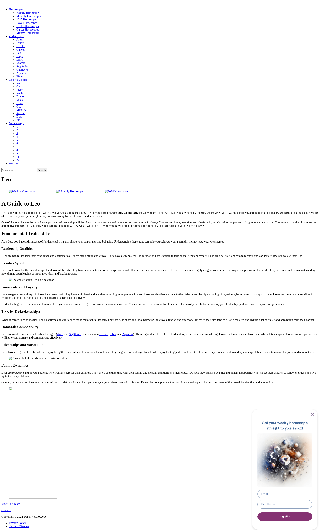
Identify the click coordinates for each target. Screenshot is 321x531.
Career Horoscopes (27, 29)
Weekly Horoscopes (28, 12)
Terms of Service (19, 526)
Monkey (21, 109)
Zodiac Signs (16, 36)
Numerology (16, 123)
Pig (18, 119)
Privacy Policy (17, 522)
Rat (18, 83)
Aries (19, 39)
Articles (13, 163)
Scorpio (20, 63)
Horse (19, 103)
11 (17, 156)
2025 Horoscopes (26, 19)
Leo (18, 52)
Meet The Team (10, 504)
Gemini (20, 46)
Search (42, 170)
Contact (6, 510)
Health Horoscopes (27, 26)
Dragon (20, 96)
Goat (19, 106)
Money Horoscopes (27, 32)
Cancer (20, 49)
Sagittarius (22, 66)
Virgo (19, 56)
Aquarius (21, 73)
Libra (19, 59)
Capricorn (22, 69)
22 (17, 160)
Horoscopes (16, 9)
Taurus (20, 42)
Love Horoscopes (26, 22)
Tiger (19, 89)
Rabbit (20, 93)
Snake (20, 99)
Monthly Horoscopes (28, 16)
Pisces (20, 76)
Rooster (20, 113)
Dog (19, 116)
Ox (18, 86)
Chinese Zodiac (18, 79)
